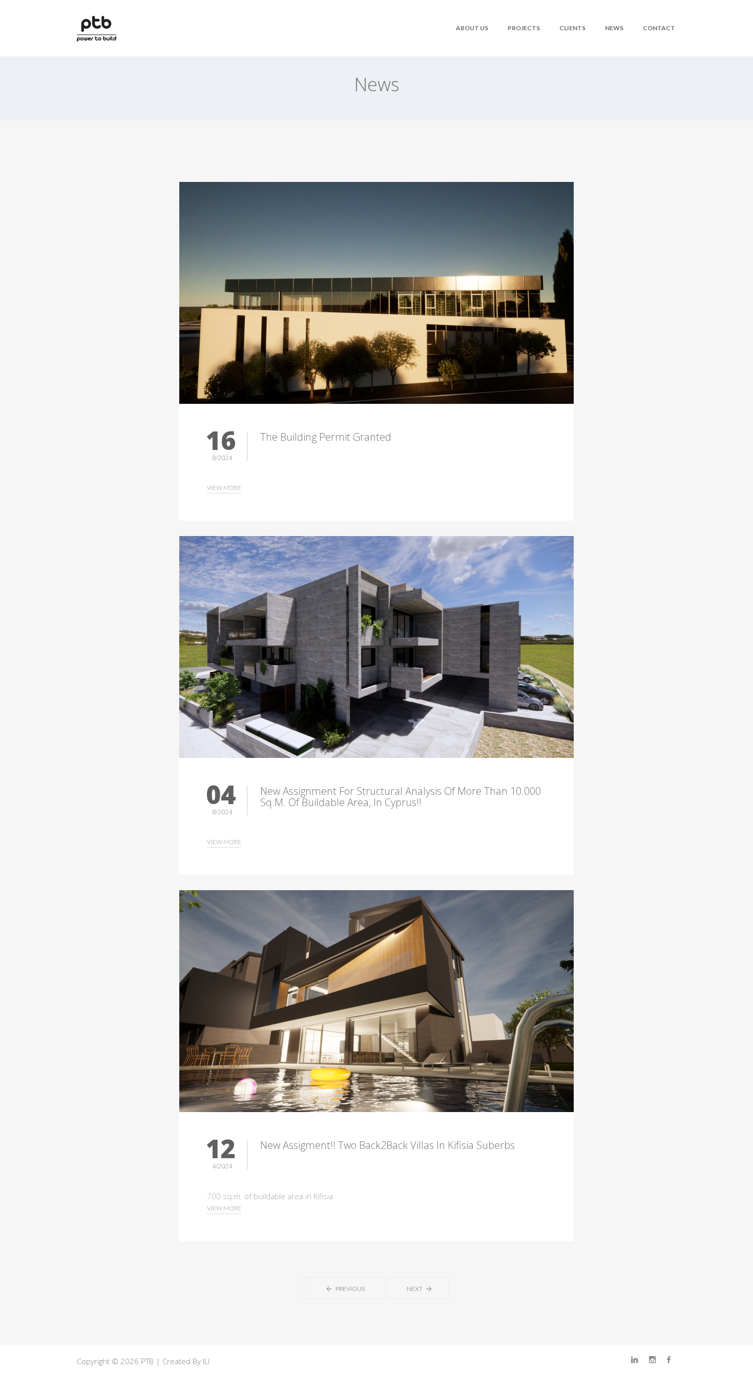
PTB (147, 1361)
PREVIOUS (347, 1288)
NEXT (415, 1288)
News (614, 28)
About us (472, 28)
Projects (524, 28)
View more (224, 487)
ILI (206, 1361)
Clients (572, 28)
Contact (659, 28)
